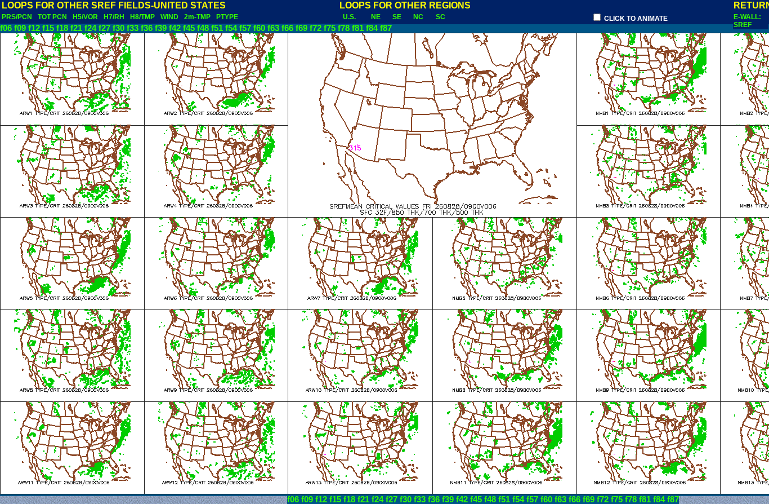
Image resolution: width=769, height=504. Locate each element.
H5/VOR (85, 17)
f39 (161, 28)
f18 (62, 28)
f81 (358, 28)
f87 (386, 28)
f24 (90, 28)
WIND (169, 17)
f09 (20, 28)
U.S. (349, 17)
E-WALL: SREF (747, 21)
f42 (175, 28)
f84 (372, 28)
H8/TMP (142, 17)
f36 (147, 28)
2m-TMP (197, 17)
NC (418, 17)
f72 (315, 28)
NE (376, 17)
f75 (330, 28)
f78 (344, 28)
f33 (132, 28)
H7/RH (114, 17)
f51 (217, 28)
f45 (189, 28)
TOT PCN (52, 17)
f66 (287, 28)
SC (440, 17)
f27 (104, 28)
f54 (231, 28)
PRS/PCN (17, 17)
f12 (34, 28)
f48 (203, 28)
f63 (273, 28)
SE (396, 17)
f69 (301, 28)
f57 (245, 28)
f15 (48, 28)
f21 (76, 28)
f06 (6, 28)
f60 (259, 28)
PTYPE (227, 17)
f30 (118, 28)
